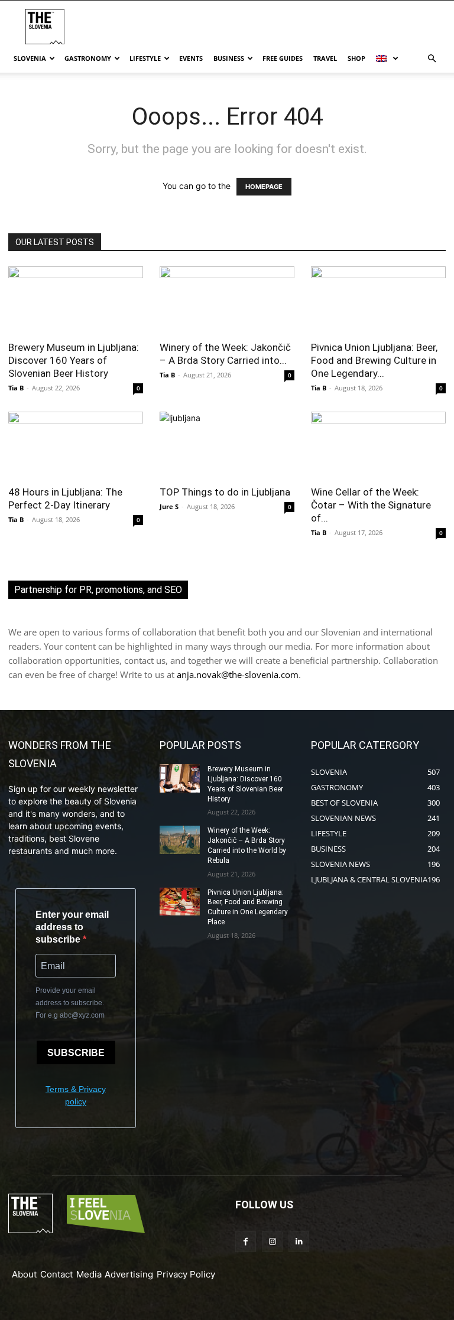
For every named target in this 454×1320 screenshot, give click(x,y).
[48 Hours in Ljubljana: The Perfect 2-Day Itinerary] (75, 445)
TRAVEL (325, 58)
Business (228, 58)
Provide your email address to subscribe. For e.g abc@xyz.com (70, 1002)
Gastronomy (87, 58)
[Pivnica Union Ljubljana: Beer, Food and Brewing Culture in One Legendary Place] (378, 299)
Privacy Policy (186, 1274)
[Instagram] (272, 1241)
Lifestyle (145, 58)
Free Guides (282, 58)
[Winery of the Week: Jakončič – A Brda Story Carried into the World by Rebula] (227, 299)
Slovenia (30, 58)
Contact (56, 1274)
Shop (356, 58)
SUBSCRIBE (76, 1053)
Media (89, 1274)
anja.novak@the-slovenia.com (238, 674)
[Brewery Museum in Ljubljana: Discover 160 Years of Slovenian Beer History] (75, 299)
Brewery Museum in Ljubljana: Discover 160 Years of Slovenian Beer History (73, 360)
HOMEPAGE (264, 186)
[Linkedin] (298, 1241)
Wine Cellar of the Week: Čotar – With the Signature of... (371, 505)
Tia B (16, 387)
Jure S (169, 506)
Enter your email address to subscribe (72, 927)
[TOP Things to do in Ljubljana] (227, 445)
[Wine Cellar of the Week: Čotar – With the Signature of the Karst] (378, 445)
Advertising (129, 1274)
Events (191, 58)
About (24, 1274)
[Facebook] (245, 1241)
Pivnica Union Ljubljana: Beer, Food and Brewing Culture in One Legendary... (374, 360)
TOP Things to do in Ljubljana (225, 492)
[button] (431, 58)
